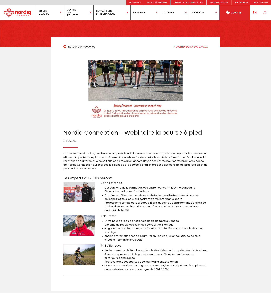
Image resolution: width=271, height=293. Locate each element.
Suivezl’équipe (44, 12)
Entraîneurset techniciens (105, 12)
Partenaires (241, 2)
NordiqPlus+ (261, 2)
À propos (198, 12)
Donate (236, 13)
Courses (168, 12)
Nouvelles (135, 2)
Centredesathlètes (72, 12)
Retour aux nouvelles (81, 47)
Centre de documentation (188, 2)
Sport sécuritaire (157, 2)
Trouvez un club (219, 2)
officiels (139, 12)
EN (255, 12)
